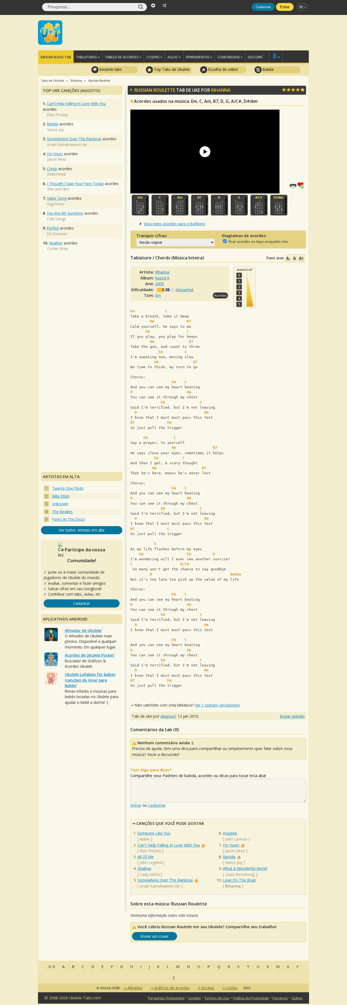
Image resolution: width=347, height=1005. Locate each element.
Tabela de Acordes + (123, 57)
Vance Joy (233, 862)
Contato (194, 998)
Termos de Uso (216, 998)
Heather (56, 243)
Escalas (207, 987)
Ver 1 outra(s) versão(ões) (217, 705)
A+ (301, 257)
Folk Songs (56, 218)
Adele (145, 839)
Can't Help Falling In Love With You (168, 845)
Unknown (60, 503)
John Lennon (236, 839)
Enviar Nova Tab (56, 57)
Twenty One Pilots (67, 488)
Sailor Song (57, 198)
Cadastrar (263, 7)
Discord (255, 57)
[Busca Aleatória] (164, 5)
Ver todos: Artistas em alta (81, 530)
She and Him (58, 189)
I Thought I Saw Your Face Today (75, 183)
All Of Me (145, 856)
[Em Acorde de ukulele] (140, 205)
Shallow (144, 868)
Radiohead (56, 174)
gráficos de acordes (172, 987)
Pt (301, 7)
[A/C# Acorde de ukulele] (259, 205)
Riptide (229, 856)
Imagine (230, 833)
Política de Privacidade (251, 998)
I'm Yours (231, 845)
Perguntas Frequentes (166, 998)
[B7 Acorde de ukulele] (199, 205)
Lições (231, 987)
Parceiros (280, 998)
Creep (52, 168)
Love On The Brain (239, 880)
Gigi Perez (56, 203)
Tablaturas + (88, 57)
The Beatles (62, 511)
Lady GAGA (150, 874)
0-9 (52, 966)
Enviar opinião (292, 716)
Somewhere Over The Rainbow (165, 880)
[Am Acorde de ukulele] (179, 205)
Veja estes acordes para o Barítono (174, 223)
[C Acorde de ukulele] (160, 205)
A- (288, 257)
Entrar (285, 7)
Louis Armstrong (240, 874)
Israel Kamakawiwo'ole (160, 886)
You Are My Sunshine (65, 213)
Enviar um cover (154, 936)
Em (158, 295)
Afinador (135, 987)
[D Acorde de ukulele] (219, 205)
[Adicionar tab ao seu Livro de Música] (301, 184)
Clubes (297, 998)
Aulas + (174, 57)
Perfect (53, 228)
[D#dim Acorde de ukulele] (278, 205)
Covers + (154, 57)
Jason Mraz (235, 850)
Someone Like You (154, 833)
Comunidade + (230, 57)
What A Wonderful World (245, 868)
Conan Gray (57, 248)
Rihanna (221, 90)
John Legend (151, 862)
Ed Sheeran (57, 233)
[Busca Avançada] (153, 5)
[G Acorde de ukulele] (239, 205)
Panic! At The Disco (68, 519)
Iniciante (184, 289)
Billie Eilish (60, 496)
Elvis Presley (150, 850)
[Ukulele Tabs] (50, 32)
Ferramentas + (199, 57)
